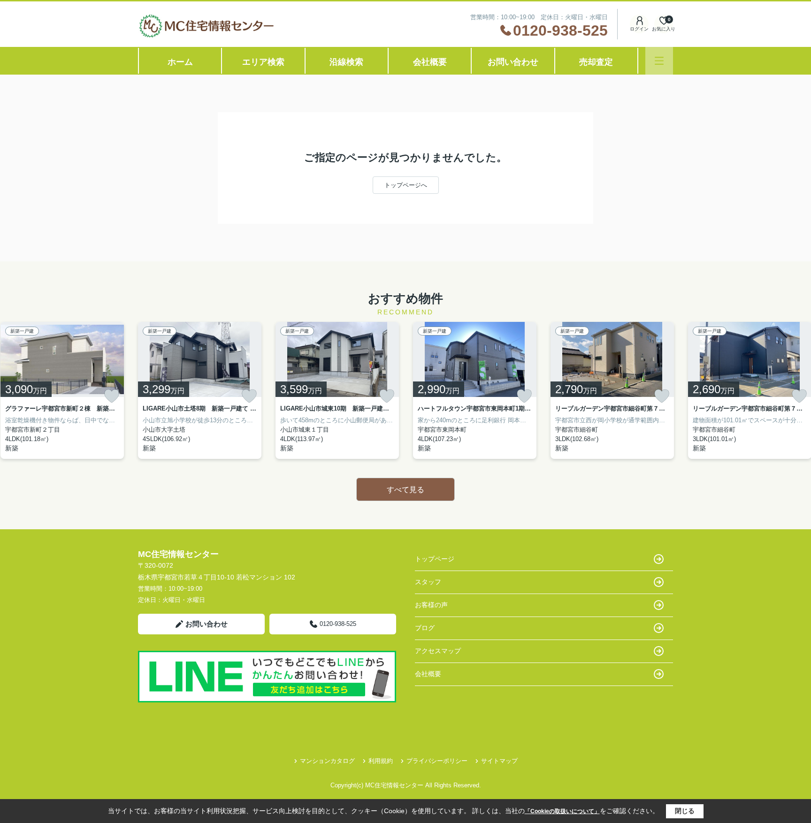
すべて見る (405, 490)
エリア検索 (263, 62)
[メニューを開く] (659, 61)
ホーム (180, 62)
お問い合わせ (513, 62)
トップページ (434, 559)
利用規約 (380, 760)
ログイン (639, 28)
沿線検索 (346, 62)
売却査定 (596, 62)
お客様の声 (431, 605)
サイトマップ (499, 760)
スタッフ (428, 582)
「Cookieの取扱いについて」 (562, 811)
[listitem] (199, 390)
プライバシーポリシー (436, 760)
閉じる (685, 811)
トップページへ (405, 185)
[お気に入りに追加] (111, 396)
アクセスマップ (438, 651)
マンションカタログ (327, 760)
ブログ (425, 628)
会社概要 (430, 62)
